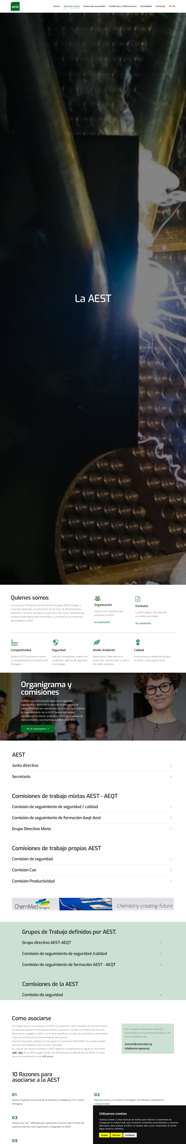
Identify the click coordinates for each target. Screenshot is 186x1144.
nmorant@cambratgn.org (138, 1044)
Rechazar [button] (116, 1135)
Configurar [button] (130, 1135)
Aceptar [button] (104, 1135)
